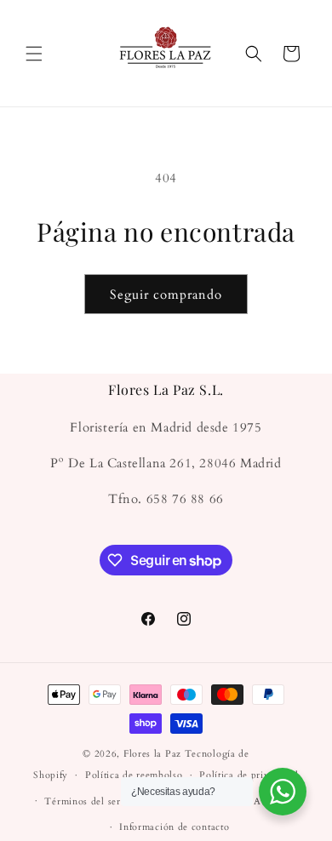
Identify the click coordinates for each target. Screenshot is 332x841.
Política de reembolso (134, 775)
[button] (34, 53)
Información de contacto (174, 827)
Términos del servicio (93, 801)
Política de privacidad (248, 775)
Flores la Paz (154, 753)
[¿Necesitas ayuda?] (282, 791)
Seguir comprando (166, 294)
